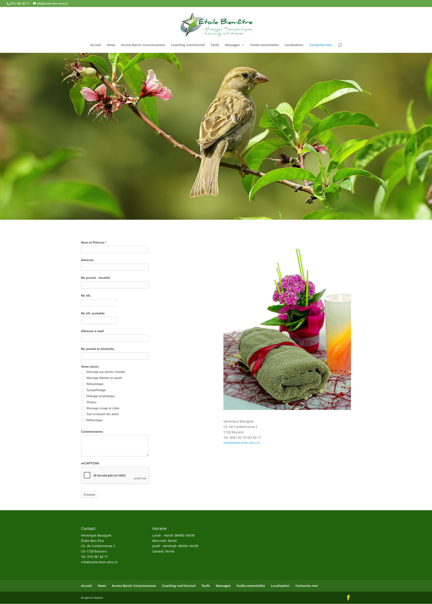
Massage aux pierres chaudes (106, 372)
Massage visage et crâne (102, 408)
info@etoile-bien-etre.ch (241, 443)
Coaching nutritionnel (188, 45)
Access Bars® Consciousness (143, 45)
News (111, 45)
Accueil (95, 45)
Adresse (87, 260)
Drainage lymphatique (100, 396)
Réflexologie (94, 420)
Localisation (294, 45)
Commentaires (92, 431)
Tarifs (215, 45)
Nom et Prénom (93, 242)
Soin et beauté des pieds (102, 414)
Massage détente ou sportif (104, 378)
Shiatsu (91, 402)
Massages (232, 45)
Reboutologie (94, 384)
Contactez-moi (320, 45)
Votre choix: (90, 366)
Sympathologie (96, 390)
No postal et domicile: (98, 349)
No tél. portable (93, 313)
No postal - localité (95, 278)
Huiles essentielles (264, 45)
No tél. (86, 295)
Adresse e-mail (92, 331)
